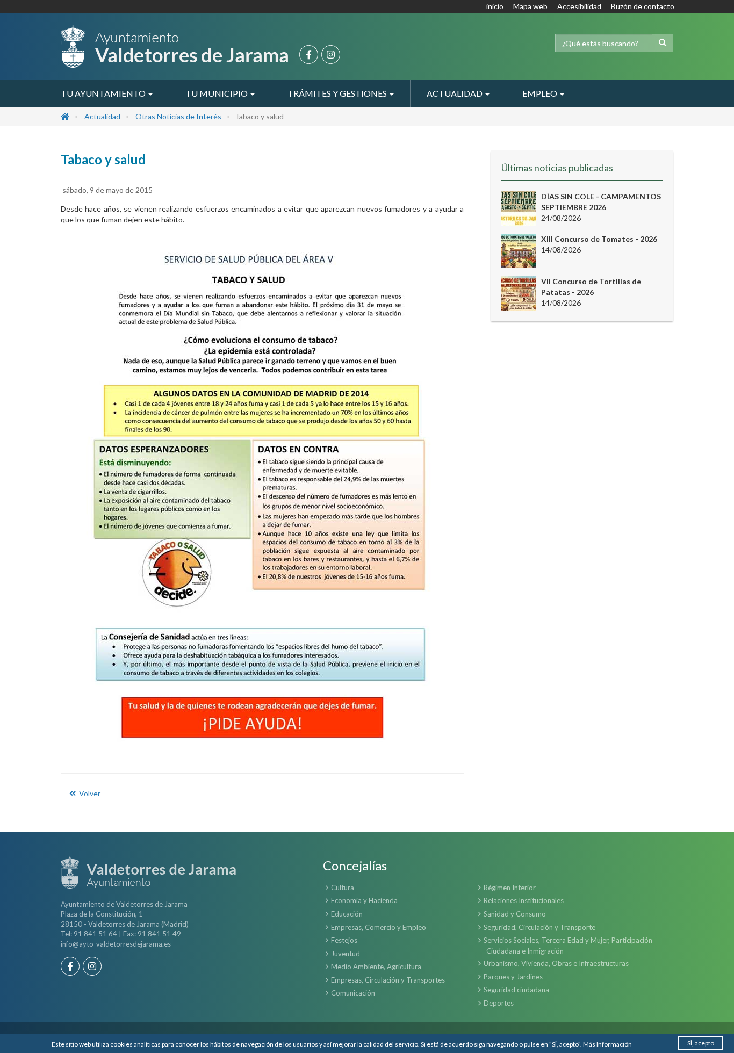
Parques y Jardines (513, 976)
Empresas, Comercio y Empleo (378, 927)
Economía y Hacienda (364, 900)
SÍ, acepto (700, 1043)
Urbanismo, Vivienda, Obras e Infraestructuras (556, 963)
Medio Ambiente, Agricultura (376, 966)
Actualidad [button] (455, 93)
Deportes (499, 1003)
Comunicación (353, 993)
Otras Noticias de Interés (178, 116)
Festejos (344, 940)
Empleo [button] (540, 93)
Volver (88, 793)
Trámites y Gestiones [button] (337, 93)
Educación (347, 914)
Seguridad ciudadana (516, 989)
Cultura (342, 887)
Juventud (345, 953)
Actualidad (102, 116)
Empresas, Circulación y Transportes (388, 980)
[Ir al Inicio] (175, 46)
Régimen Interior (510, 887)
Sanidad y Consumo (515, 914)
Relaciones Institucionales (524, 900)
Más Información (607, 1044)
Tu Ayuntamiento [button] (104, 93)
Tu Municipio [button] (217, 93)
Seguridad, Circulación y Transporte (539, 927)
